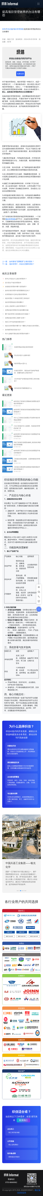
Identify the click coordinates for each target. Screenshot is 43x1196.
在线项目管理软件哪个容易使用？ (15, 286)
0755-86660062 (11, 1182)
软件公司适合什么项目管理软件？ (15, 279)
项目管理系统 (18, 29)
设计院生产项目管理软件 (12, 283)
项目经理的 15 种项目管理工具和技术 (16, 298)
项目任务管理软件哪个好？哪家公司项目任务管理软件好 (21, 326)
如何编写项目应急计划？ (11, 330)
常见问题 (9, 29)
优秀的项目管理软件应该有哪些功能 (15, 310)
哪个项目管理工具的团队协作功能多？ (16, 314)
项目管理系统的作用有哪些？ (13, 302)
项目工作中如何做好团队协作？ (14, 322)
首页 (4, 29)
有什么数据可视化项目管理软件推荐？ (16, 334)
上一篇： (18, 261)
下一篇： (18, 264)
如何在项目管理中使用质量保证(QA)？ (16, 290)
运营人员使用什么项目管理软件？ (15, 306)
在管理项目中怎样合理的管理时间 (15, 294)
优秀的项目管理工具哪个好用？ (14, 318)
